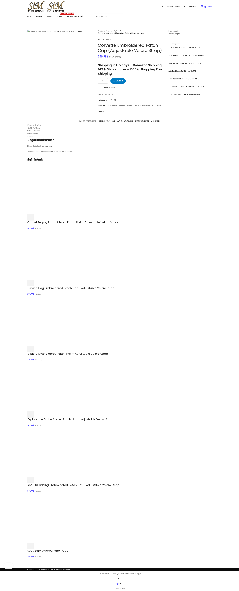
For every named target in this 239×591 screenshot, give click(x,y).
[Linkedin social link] (203, 16)
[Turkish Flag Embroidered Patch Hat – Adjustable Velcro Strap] (52, 255)
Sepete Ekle (118, 81)
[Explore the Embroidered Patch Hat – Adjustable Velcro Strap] (52, 386)
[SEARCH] (120, 16)
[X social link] (184, 16)
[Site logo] (37, 6)
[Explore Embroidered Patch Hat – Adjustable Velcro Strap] (52, 320)
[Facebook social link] (177, 16)
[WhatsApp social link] (209, 16)
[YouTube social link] (196, 16)
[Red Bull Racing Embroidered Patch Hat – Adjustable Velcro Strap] (52, 452)
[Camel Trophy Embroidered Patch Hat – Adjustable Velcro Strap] (52, 189)
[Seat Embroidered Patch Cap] (52, 517)
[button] (30, 217)
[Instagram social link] (190, 16)
